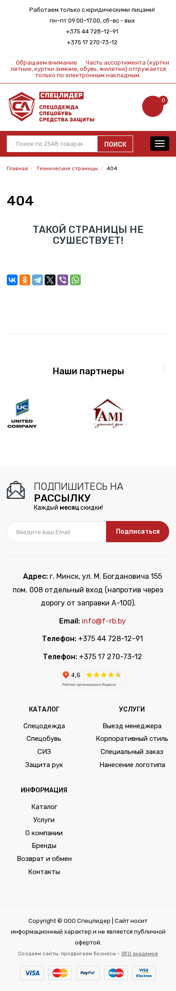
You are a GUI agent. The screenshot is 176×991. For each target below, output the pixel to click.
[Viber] (62, 280)
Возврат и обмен (44, 859)
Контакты (44, 872)
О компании (44, 833)
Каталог (44, 807)
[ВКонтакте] (12, 280)
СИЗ (44, 752)
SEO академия (139, 953)
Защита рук (44, 765)
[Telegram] (37, 280)
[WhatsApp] (75, 280)
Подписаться (138, 531)
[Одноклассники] (24, 280)
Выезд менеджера (132, 726)
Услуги (44, 820)
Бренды (44, 846)
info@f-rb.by (104, 621)
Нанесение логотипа (132, 765)
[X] (50, 280)
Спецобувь (44, 739)
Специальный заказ (132, 752)
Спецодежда (44, 726)
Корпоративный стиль (132, 739)
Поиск (115, 145)
